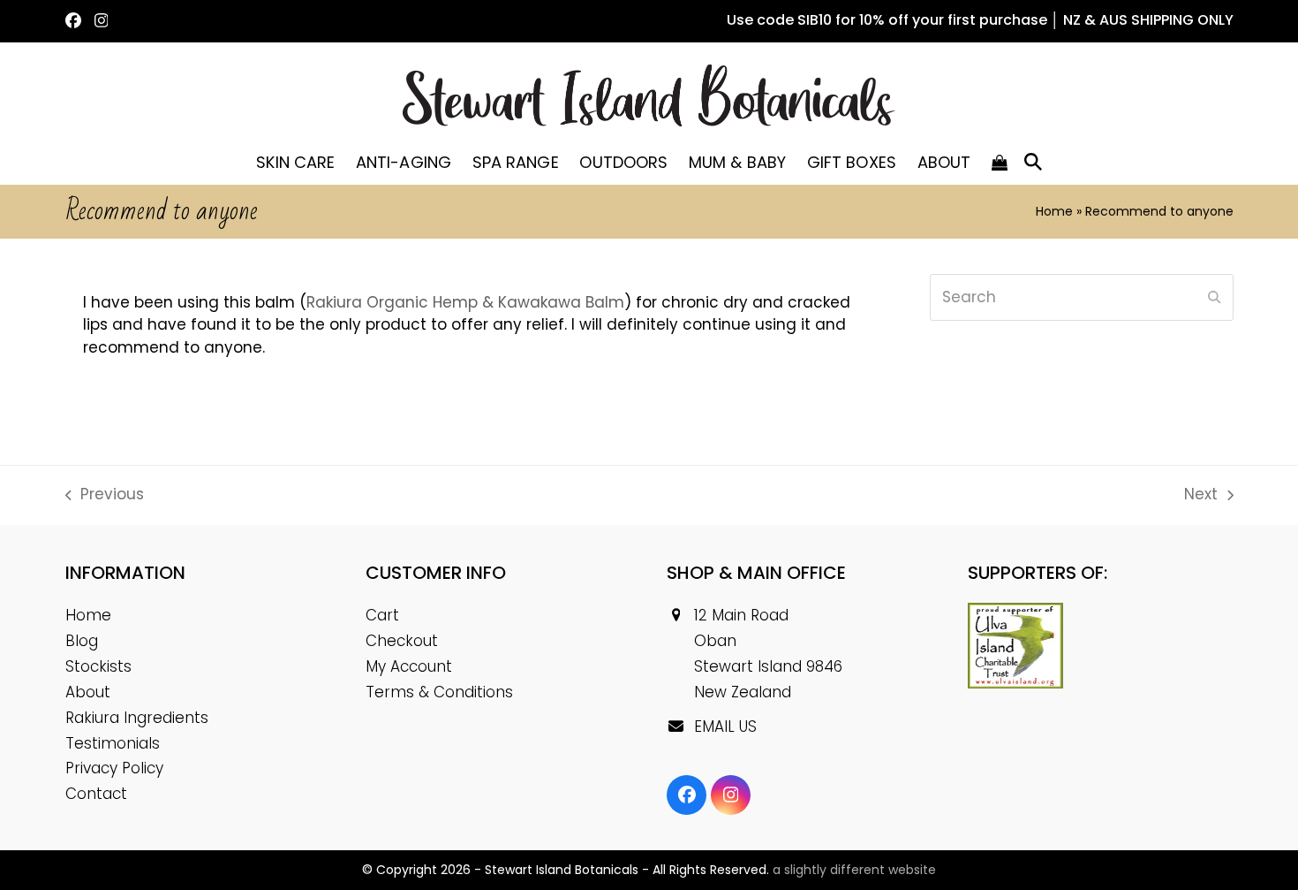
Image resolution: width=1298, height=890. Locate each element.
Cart (382, 615)
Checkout (402, 640)
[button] (1000, 163)
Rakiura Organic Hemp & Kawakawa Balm (465, 302)
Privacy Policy (114, 768)
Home (1054, 211)
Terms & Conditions (439, 692)
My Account (409, 666)
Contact (96, 793)
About (87, 692)
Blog (81, 640)
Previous (105, 494)
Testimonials (112, 743)
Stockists (98, 666)
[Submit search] (1214, 298)
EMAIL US (725, 726)
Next (1201, 494)
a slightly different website (854, 870)
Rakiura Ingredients (136, 717)
